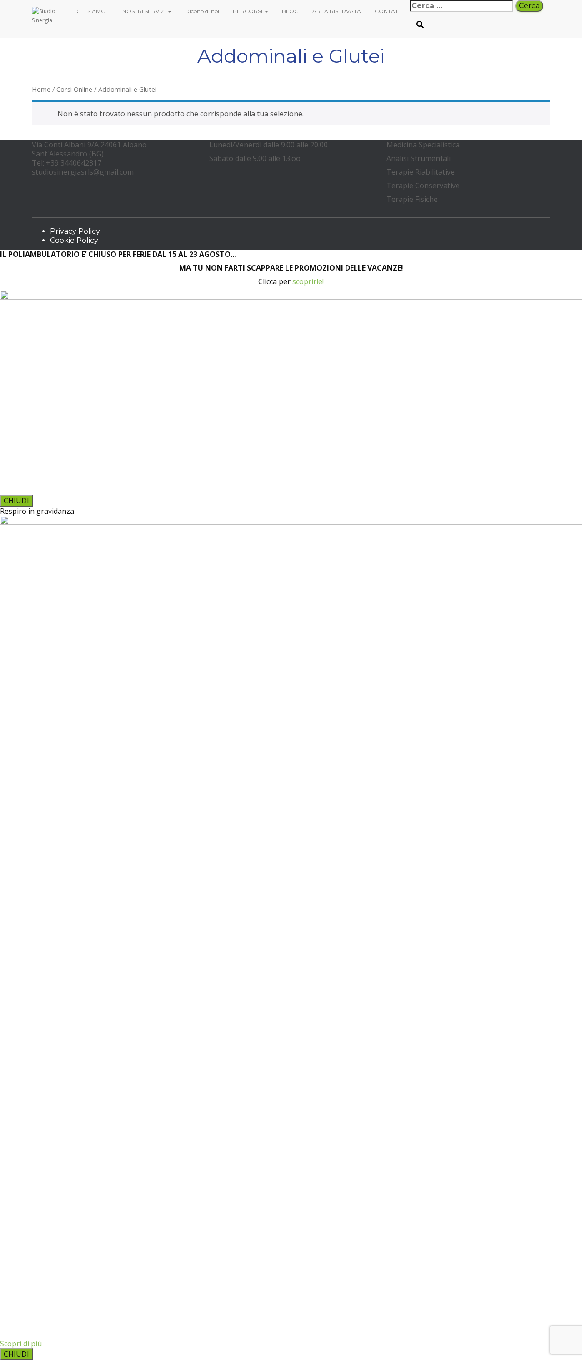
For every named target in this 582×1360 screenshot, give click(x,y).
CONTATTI (389, 11)
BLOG (290, 11)
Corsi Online (74, 89)
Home (41, 89)
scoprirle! (308, 281)
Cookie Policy (74, 240)
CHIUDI (16, 501)
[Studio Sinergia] (47, 11)
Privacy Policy (75, 231)
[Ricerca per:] (461, 6)
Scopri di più (21, 1344)
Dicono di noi (202, 11)
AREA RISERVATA (336, 11)
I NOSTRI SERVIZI (143, 11)
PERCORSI (248, 11)
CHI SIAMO (91, 11)
